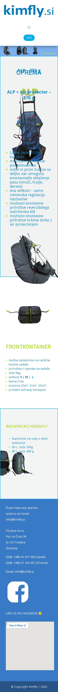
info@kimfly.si (24, 571)
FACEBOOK (29, 613)
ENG (29, 37)
